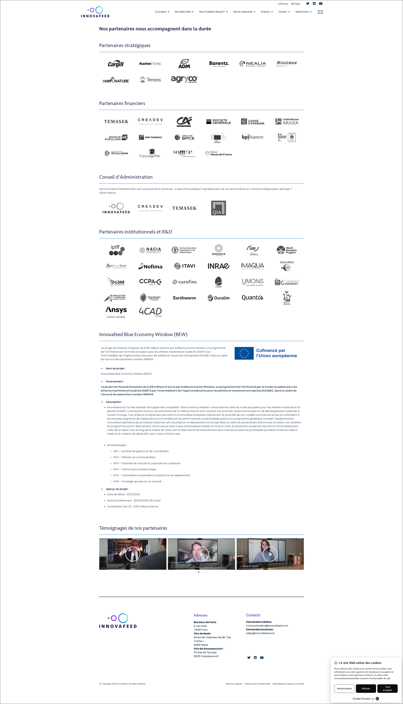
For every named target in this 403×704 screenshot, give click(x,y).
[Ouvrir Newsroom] (311, 12)
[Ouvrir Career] (289, 12)
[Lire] (132, 554)
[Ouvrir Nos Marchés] (193, 12)
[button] (102, 554)
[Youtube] (321, 3)
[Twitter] (308, 3)
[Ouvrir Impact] (272, 12)
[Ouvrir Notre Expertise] (254, 12)
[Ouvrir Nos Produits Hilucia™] (227, 12)
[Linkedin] (314, 3)
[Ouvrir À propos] (168, 12)
